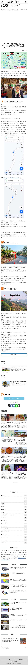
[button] (19, 405)
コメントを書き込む (14, 398)
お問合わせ (20, 659)
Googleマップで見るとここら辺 (11, 177)
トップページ (7, 659)
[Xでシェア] (9, 405)
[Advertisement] (14, 27)
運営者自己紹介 (14, 661)
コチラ (6, 73)
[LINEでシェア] (16, 405)
